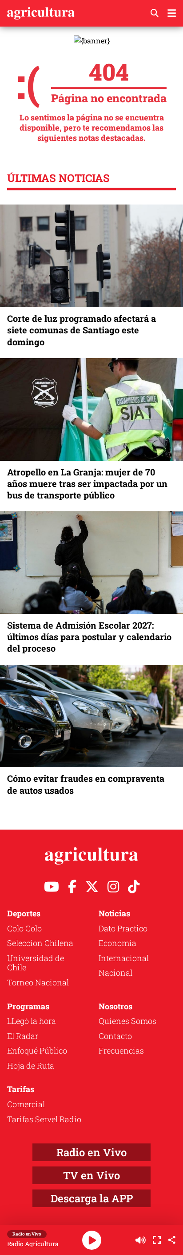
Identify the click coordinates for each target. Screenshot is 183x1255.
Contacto (115, 1036)
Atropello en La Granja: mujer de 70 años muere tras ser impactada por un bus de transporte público (87, 483)
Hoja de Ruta (30, 1065)
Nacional (115, 972)
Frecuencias (121, 1050)
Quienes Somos (127, 1021)
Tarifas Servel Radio (44, 1119)
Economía (117, 943)
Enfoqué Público (37, 1050)
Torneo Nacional (38, 982)
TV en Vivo (91, 1175)
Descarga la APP (92, 1198)
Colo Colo (24, 928)
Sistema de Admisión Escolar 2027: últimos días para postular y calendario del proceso (89, 636)
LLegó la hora (31, 1021)
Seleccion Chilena (40, 943)
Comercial (26, 1104)
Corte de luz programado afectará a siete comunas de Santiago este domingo (81, 330)
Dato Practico (123, 928)
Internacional (124, 958)
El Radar (22, 1036)
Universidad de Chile (35, 963)
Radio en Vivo (91, 1152)
